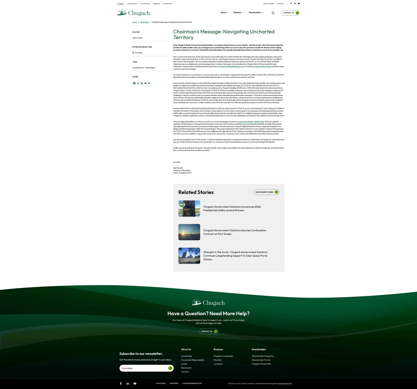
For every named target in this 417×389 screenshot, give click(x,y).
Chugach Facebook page (262, 66)
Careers (280, 3)
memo (245, 124)
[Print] (149, 83)
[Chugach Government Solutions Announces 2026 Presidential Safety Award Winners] (228, 208)
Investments (167, 3)
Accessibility (174, 383)
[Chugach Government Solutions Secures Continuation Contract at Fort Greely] (228, 232)
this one (176, 142)
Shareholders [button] (255, 12)
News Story (144, 22)
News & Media (268, 3)
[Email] (145, 83)
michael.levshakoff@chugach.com (232, 66)
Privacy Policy (161, 383)
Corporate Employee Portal (192, 383)
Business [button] (237, 12)
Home (134, 22)
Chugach (120, 3)
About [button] (223, 12)
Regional (156, 3)
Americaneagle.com (285, 383)
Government (132, 3)
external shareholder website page (251, 121)
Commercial (145, 3)
